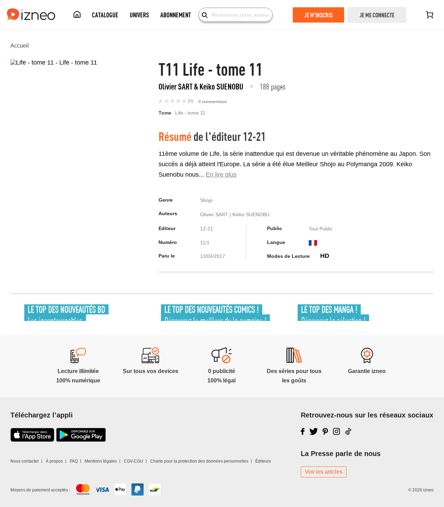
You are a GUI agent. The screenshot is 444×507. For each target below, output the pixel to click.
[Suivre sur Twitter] (313, 431)
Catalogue (105, 14)
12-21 (254, 136)
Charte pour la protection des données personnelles (199, 461)
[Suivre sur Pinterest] (325, 431)
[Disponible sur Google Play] (81, 439)
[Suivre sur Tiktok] (348, 431)
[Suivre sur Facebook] (303, 431)
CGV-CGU (133, 461)
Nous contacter (24, 461)
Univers (139, 14)
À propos (54, 461)
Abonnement (175, 14)
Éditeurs (263, 461)
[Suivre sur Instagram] (336, 431)
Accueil (19, 46)
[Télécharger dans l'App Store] (32, 439)
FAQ (74, 461)
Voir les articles (323, 472)
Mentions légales (101, 461)
